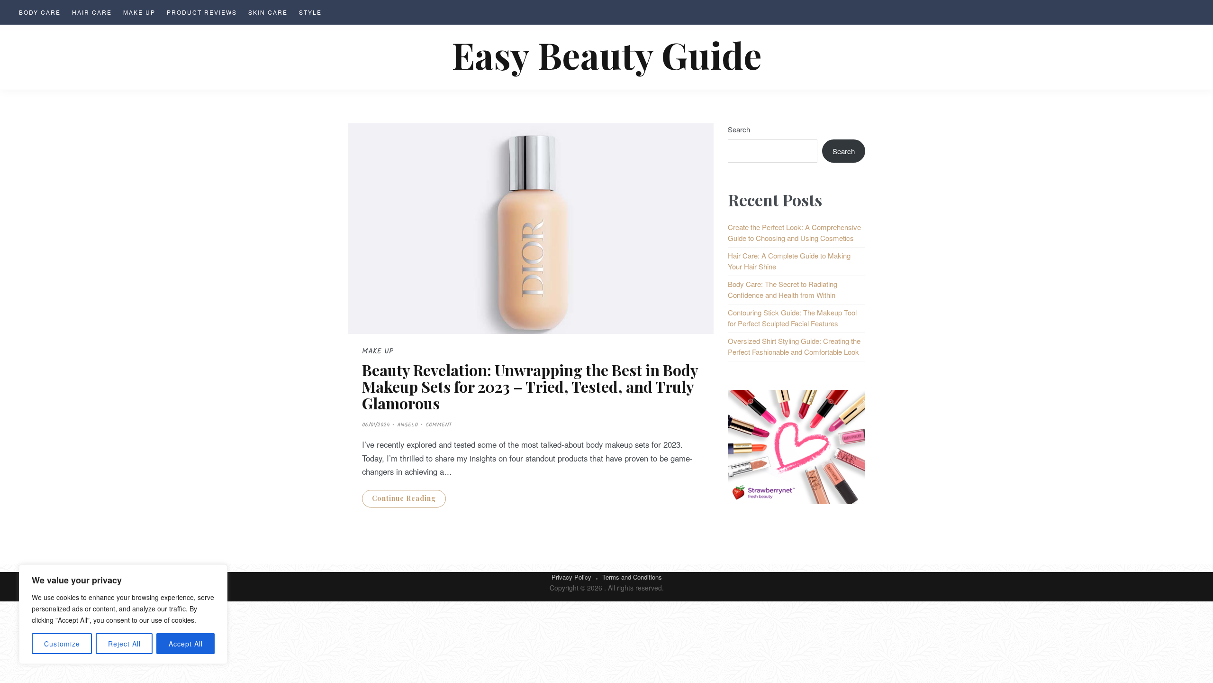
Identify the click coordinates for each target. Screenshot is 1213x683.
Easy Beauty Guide (607, 54)
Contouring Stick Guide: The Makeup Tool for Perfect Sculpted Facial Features (792, 317)
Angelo (407, 424)
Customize (62, 643)
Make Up (139, 12)
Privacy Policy (571, 576)
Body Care (40, 12)
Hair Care (92, 12)
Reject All (124, 643)
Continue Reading (404, 498)
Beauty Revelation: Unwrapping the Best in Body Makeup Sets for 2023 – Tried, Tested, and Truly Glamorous (530, 386)
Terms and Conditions (632, 576)
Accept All (186, 643)
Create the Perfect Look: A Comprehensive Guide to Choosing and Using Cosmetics (794, 232)
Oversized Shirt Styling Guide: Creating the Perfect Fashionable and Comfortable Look (794, 346)
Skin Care (268, 12)
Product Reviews (202, 12)
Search (739, 129)
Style (310, 12)
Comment (438, 424)
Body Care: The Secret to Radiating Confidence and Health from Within (782, 289)
